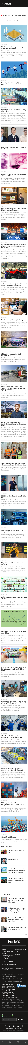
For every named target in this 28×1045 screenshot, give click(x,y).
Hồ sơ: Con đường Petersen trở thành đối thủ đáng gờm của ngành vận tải (13, 424)
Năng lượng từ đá (13, 859)
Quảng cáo (18, 952)
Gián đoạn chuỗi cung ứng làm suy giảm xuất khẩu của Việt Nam (13, 736)
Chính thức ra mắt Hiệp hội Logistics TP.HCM (14, 598)
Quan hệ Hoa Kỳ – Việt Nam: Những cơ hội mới (13, 110)
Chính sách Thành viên (8, 995)
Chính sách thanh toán (8, 993)
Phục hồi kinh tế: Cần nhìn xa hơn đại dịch (13, 563)
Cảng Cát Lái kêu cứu (8, 837)
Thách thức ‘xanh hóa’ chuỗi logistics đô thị (11, 354)
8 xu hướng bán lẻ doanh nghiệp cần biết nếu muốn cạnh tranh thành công (14, 669)
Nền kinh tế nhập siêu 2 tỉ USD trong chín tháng (14, 632)
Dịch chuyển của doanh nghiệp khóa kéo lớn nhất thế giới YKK (14, 209)
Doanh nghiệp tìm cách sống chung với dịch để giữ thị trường (13, 702)
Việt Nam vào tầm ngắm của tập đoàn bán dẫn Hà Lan (12, 47)
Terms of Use (18, 1028)
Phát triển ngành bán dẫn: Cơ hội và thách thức (13, 148)
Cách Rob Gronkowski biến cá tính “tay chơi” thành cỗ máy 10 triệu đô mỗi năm (16, 870)
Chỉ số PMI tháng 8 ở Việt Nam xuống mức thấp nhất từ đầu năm (12, 769)
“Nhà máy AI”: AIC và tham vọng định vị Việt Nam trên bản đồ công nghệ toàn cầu (16, 910)
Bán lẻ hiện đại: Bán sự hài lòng (12, 320)
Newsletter (21, 1019)
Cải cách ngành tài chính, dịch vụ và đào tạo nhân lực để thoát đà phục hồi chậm (13, 246)
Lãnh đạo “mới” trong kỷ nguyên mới (12, 83)
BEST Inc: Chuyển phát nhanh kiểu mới (13, 496)
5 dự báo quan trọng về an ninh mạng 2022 (12, 531)
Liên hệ (17, 954)
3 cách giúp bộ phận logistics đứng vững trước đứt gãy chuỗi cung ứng (13, 464)
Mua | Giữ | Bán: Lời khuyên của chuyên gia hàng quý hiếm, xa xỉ (16, 900)
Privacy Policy (9, 1028)
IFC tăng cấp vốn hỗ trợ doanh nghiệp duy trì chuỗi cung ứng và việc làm (12, 804)
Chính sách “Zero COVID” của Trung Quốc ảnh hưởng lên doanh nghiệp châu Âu (13, 388)
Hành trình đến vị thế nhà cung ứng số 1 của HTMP (13, 175)
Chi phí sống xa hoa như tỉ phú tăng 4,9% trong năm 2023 (16, 880)
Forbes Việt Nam (20, 949)
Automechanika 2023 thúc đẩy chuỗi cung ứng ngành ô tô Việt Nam (14, 284)
